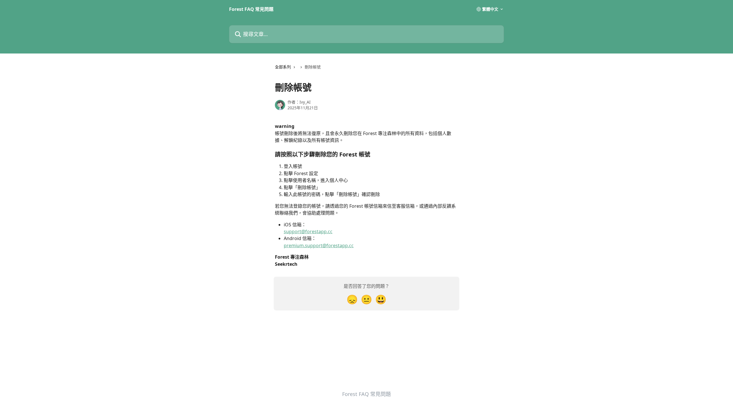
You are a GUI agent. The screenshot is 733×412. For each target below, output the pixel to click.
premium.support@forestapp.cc (319, 245)
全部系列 (283, 67)
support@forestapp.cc (308, 231)
